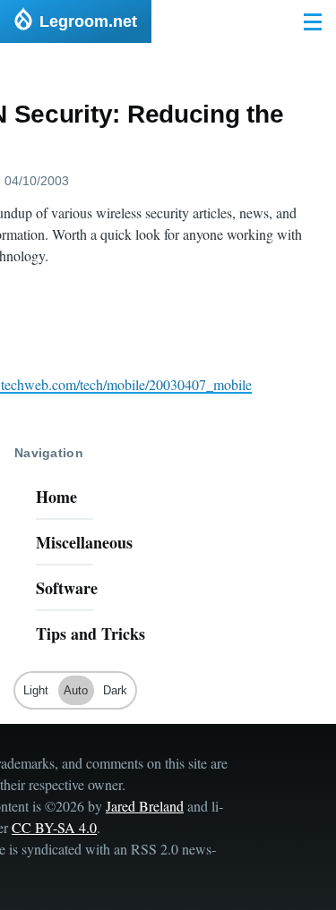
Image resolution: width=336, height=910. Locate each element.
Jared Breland (145, 805)
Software (67, 588)
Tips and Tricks (90, 633)
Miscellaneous (84, 542)
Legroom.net (88, 21)
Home (56, 496)
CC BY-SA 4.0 (54, 827)
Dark (115, 690)
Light (35, 690)
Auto (76, 690)
